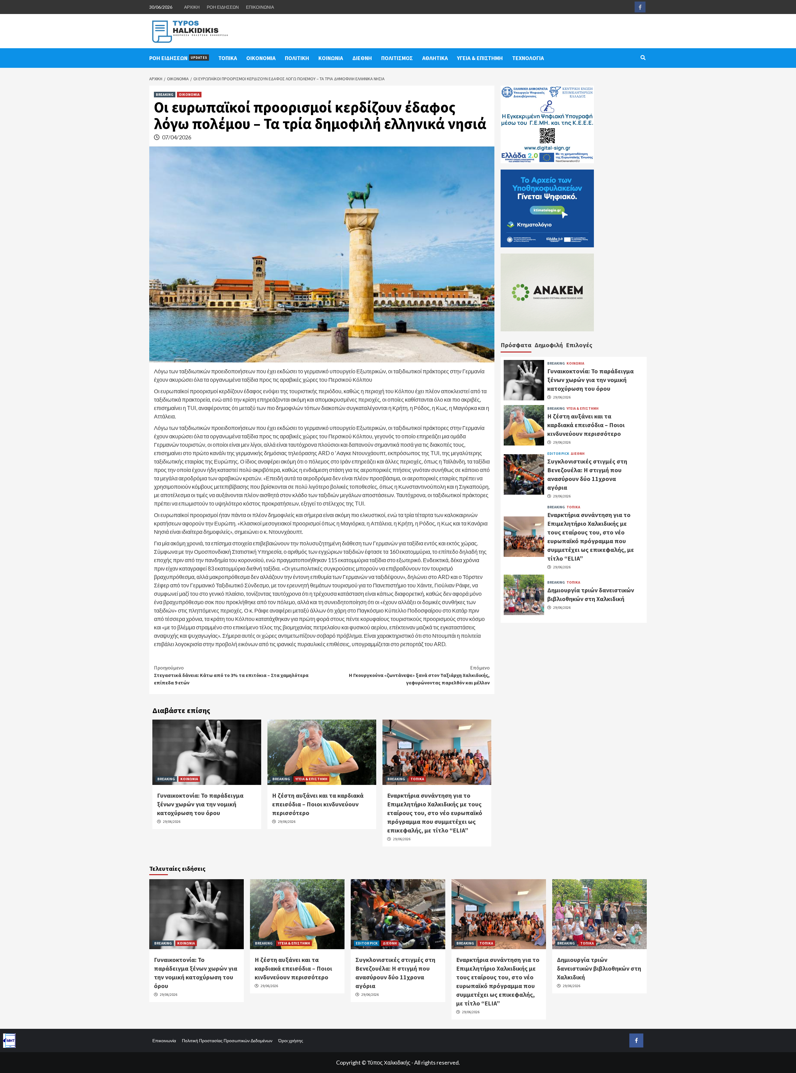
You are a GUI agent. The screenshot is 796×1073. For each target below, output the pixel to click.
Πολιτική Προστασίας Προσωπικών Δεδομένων (227, 1040)
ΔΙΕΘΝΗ (362, 58)
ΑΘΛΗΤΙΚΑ (435, 58)
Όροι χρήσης (290, 1040)
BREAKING (165, 94)
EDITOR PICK (558, 453)
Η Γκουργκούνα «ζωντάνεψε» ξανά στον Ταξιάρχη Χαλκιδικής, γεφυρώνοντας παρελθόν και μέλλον (419, 675)
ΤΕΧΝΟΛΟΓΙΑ (528, 58)
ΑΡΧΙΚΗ (192, 7)
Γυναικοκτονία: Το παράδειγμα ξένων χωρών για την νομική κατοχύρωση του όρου (200, 804)
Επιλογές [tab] (579, 345)
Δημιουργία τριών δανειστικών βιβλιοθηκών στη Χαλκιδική (599, 968)
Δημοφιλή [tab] (549, 345)
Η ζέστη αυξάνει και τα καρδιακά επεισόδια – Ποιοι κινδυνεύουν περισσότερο (317, 804)
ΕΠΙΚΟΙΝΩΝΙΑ (260, 7)
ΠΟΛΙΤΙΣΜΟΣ (397, 58)
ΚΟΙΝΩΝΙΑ (330, 58)
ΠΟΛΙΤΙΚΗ (297, 58)
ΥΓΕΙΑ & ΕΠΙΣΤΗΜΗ (480, 58)
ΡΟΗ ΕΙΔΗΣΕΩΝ (223, 7)
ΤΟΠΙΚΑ (227, 58)
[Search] (643, 57)
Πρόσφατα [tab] (516, 345)
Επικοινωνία (164, 1040)
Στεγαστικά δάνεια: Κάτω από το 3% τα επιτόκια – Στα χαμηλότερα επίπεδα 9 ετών (231, 675)
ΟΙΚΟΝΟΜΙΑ (260, 58)
